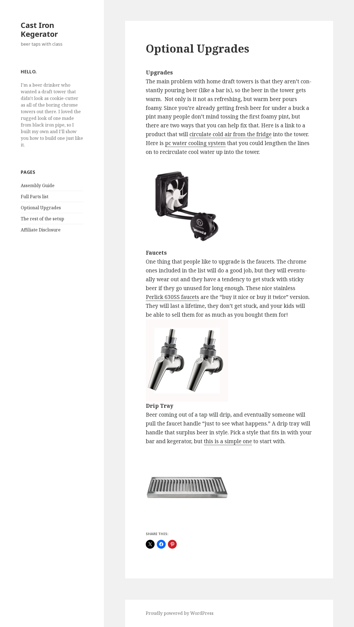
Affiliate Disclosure (41, 230)
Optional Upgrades (41, 208)
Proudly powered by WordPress (180, 613)
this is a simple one (228, 441)
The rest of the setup (42, 219)
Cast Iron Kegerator (39, 29)
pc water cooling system (195, 143)
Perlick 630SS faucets (172, 297)
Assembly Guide (37, 185)
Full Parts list (34, 196)
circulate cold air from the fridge (230, 134)
